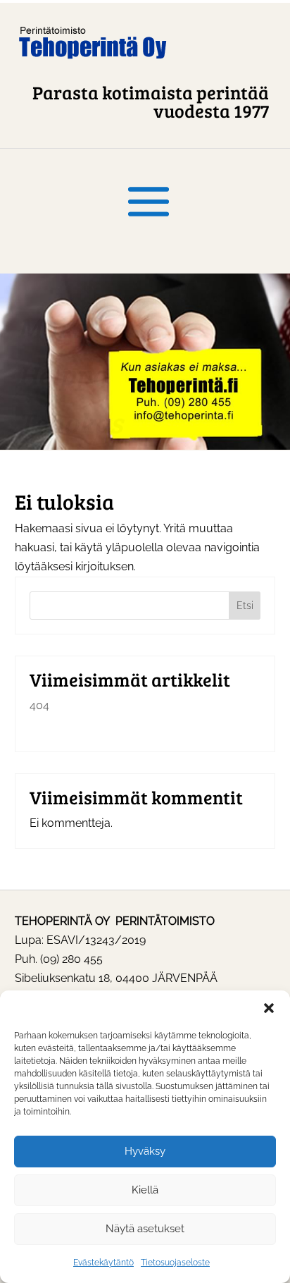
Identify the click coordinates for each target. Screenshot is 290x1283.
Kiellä (145, 1190)
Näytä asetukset (145, 1228)
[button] (269, 1008)
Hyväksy (145, 1151)
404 (39, 705)
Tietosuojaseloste (175, 1262)
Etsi (245, 605)
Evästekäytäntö (103, 1262)
